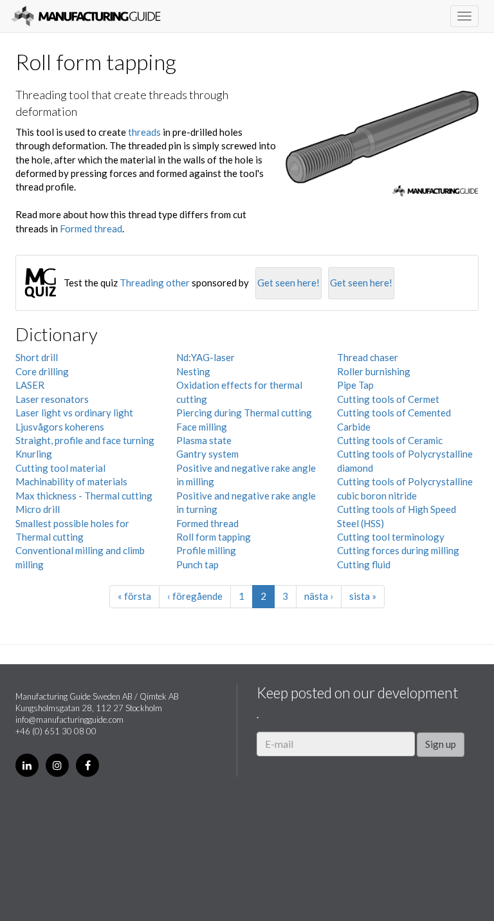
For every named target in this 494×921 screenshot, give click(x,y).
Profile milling (206, 550)
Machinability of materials (71, 481)
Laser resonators (52, 399)
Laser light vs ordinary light (74, 412)
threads (144, 132)
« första (134, 596)
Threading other (155, 282)
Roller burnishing (373, 371)
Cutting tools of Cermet (388, 399)
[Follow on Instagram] (57, 765)
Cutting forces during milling (398, 550)
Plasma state (204, 440)
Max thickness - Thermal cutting (83, 495)
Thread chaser (367, 357)
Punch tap (197, 564)
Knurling (33, 454)
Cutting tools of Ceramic (390, 440)
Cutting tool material (60, 468)
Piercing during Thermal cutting (244, 412)
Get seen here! (288, 282)
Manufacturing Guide (86, 16)
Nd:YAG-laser (205, 357)
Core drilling (42, 371)
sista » (362, 596)
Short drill (36, 357)
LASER (29, 385)
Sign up (440, 744)
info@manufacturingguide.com (69, 719)
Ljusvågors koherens (59, 427)
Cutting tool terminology (390, 537)
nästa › (318, 596)
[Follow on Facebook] (87, 765)
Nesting (193, 371)
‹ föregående (195, 596)
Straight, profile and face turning (84, 440)
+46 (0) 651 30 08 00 (55, 731)
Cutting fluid (363, 564)
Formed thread (91, 228)
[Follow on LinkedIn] (27, 765)
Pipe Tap (355, 385)
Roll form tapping (213, 537)
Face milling (201, 427)
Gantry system (207, 454)
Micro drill (37, 509)
